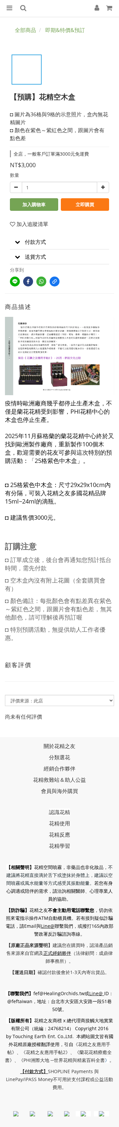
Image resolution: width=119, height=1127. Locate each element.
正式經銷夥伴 (57, 953)
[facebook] (28, 281)
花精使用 (59, 823)
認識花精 (59, 812)
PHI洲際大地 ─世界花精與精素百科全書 (64, 1060)
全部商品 (25, 30)
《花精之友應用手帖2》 (45, 1052)
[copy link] (55, 281)
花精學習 (59, 845)
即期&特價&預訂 (65, 30)
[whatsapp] (41, 281)
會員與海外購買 (59, 791)
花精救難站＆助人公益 (59, 779)
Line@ (48, 926)
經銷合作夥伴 (59, 768)
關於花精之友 (59, 746)
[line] (15, 281)
